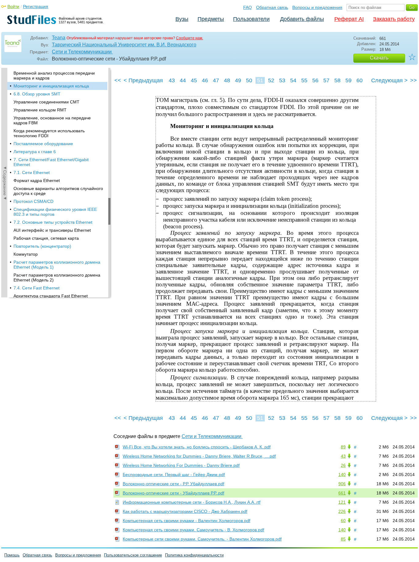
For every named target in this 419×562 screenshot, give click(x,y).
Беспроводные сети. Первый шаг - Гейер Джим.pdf (174, 474)
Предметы (211, 19)
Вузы (181, 19)
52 (271, 80)
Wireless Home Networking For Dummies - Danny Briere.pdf (181, 465)
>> (413, 80)
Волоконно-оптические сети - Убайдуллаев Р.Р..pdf (173, 492)
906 (342, 483)
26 (343, 465)
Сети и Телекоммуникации (82, 51)
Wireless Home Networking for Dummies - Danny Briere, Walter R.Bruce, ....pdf (199, 456)
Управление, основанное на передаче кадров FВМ (52, 120)
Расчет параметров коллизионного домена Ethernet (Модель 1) (56, 264)
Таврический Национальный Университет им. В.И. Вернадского (124, 44)
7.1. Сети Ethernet (31, 172)
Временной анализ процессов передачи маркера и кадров (54, 75)
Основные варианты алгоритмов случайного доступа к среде (58, 191)
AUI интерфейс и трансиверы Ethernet (52, 230)
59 (348, 80)
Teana (58, 37)
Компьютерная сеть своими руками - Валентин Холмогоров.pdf (186, 520)
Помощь (12, 555)
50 (249, 80)
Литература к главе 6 (34, 151)
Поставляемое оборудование (43, 143)
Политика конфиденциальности (194, 555)
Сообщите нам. (189, 38)
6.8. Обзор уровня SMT (36, 93)
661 (342, 492)
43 (172, 80)
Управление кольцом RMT (40, 109)
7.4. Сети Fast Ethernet (36, 287)
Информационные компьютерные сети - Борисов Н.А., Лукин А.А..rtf (191, 502)
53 (282, 80)
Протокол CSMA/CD (33, 201)
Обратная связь (272, 7)
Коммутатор (25, 254)
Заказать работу (394, 19)
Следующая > (389, 80)
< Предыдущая (143, 80)
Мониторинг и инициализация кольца (51, 85)
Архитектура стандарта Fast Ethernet (50, 295)
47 (216, 80)
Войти (13, 6)
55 (304, 80)
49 (238, 80)
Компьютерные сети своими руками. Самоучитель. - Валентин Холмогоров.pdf (202, 539)
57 (326, 80)
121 (342, 502)
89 (343, 446)
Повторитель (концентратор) (42, 246)
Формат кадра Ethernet (36, 180)
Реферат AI (349, 19)
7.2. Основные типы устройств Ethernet (52, 222)
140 (342, 474)
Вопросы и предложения (317, 7)
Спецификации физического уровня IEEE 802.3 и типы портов (55, 212)
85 (343, 539)
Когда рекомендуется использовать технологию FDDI (49, 133)
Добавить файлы (302, 19)
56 (315, 80)
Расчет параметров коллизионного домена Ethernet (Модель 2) (56, 277)
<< (117, 80)
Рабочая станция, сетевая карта (46, 238)
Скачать (379, 57)
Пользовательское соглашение (133, 555)
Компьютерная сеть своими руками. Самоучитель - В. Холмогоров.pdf (193, 529)
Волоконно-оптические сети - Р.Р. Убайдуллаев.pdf (173, 483)
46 (205, 80)
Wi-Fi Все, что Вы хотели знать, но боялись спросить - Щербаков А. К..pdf (197, 446)
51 (260, 80)
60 (359, 80)
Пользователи (251, 19)
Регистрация (35, 6)
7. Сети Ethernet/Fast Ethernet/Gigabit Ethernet (51, 162)
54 (293, 80)
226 (342, 511)
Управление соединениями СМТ (46, 101)
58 (337, 80)
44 (183, 80)
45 (194, 80)
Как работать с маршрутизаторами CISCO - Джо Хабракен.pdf (185, 511)
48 (227, 80)
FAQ (247, 7)
